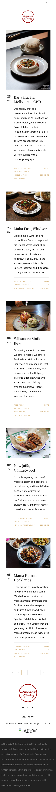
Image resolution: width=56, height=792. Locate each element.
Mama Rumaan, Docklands (27, 577)
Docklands (19, 646)
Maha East (24, 281)
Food (29, 168)
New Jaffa (18, 525)
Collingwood (20, 518)
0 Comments (44, 173)
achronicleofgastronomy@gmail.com (28, 724)
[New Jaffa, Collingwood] (28, 443)
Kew (22, 405)
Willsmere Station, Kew (29, 340)
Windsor (30, 288)
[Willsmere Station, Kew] (28, 316)
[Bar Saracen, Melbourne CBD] (28, 60)
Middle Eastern (21, 175)
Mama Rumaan (20, 650)
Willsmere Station (22, 415)
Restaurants (19, 178)
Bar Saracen (19, 168)
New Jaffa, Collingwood (24, 467)
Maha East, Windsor (30, 228)
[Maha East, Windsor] (28, 206)
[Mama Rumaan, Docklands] (28, 553)
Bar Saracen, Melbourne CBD (27, 99)
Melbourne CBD (20, 172)
